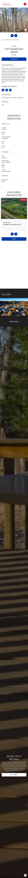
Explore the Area (14, 321)
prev (12, 35)
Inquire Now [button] (14, 59)
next (15, 35)
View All (14, 238)
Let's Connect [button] (14, 774)
